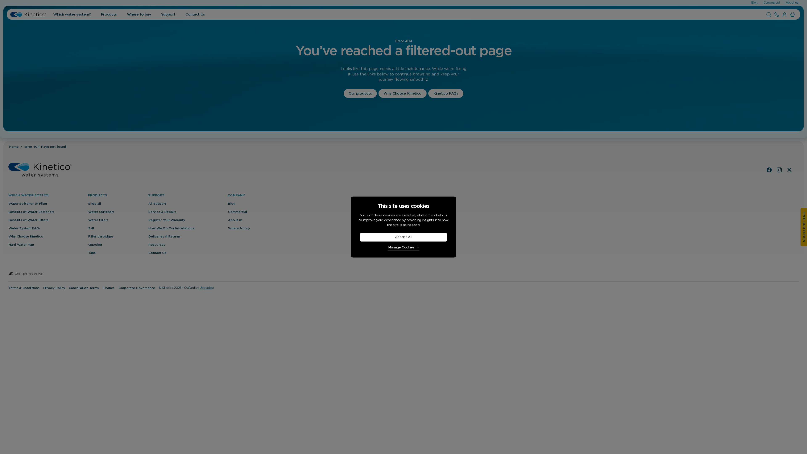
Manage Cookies (401, 247)
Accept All (403, 237)
